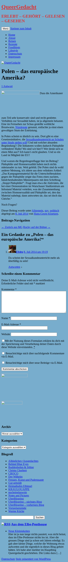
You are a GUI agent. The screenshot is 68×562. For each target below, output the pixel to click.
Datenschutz (15, 53)
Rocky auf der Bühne (36, 227)
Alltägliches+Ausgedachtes (23, 460)
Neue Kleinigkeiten (19, 531)
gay (46, 210)
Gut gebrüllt (15, 482)
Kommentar (9, 289)
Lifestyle (13, 50)
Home (11, 34)
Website (5, 334)
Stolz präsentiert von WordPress (33, 558)
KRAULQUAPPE (18, 489)
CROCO (13, 473)
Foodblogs (14, 47)
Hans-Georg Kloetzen (46, 213)
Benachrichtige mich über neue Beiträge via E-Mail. (34, 362)
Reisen (12, 41)
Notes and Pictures (18, 495)
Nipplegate (21, 127)
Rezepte (12, 44)
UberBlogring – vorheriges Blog (26, 504)
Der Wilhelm (15, 476)
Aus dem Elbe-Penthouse (29, 524)
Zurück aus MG (11, 227)
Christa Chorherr (17, 470)
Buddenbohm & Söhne (21, 467)
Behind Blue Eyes (18, 464)
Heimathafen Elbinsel (20, 486)
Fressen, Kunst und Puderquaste (26, 479)
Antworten (14, 266)
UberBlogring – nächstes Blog (25, 501)
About (11, 37)
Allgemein (37, 210)
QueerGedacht (18, 7)
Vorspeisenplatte (17, 508)
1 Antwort (7, 86)
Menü (5, 28)
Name (5, 318)
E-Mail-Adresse (11, 324)
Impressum (14, 56)
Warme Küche (16, 511)
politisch (54, 210)
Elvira (19, 251)
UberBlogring (16, 498)
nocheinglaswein (17, 492)
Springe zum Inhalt (20, 28)
